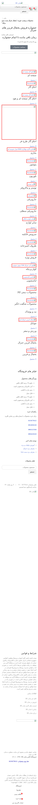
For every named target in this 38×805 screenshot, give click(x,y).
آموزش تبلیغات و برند (28, 445)
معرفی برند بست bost (28, 452)
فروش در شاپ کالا (30, 702)
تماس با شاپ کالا (31, 709)
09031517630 (32, 429)
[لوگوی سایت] (19, 3)
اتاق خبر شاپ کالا (30, 698)
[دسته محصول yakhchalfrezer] (19, 215)
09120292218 (32, 425)
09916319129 (32, 434)
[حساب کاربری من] (3, 3)
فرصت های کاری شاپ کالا (28, 706)
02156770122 (32, 420)
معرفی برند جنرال (29, 448)
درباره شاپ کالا (31, 713)
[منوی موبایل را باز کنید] (35, 3)
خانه (5, 18)
